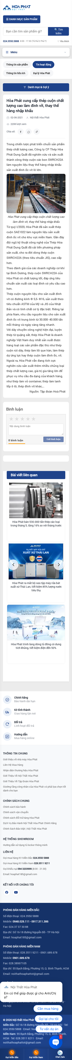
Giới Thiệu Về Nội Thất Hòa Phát (20, 775)
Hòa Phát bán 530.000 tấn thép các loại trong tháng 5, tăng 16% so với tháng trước (36, 523)
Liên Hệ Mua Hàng (13, 764)
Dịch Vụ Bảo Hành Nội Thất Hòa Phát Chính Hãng (29, 823)
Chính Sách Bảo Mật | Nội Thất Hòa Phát (25, 828)
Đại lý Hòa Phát (41, 73)
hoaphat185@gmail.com (23, 874)
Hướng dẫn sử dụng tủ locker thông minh (25, 845)
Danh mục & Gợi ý (38, 87)
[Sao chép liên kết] (37, 132)
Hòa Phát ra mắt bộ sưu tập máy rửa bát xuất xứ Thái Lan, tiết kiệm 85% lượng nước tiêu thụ (36, 586)
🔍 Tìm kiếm (58, 31)
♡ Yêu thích (63, 41)
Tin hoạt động (43, 64)
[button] (13, 564)
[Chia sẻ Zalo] (29, 132)
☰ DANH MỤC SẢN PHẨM (21, 19)
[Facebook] (6, 892)
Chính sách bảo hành (14, 806)
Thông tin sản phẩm (17, 64)
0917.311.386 (39, 921)
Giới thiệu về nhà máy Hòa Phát (20, 759)
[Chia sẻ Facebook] (20, 132)
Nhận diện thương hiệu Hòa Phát (20, 770)
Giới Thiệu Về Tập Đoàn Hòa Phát (21, 781)
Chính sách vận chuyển (15, 812)
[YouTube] (16, 892)
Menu (14, 52)
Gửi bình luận (53, 439)
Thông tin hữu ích (15, 73)
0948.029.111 (21, 921)
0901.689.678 (21, 958)
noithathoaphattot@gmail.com (30, 974)
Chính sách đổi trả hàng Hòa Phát (21, 817)
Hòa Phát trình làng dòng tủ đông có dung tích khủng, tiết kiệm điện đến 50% (36, 646)
